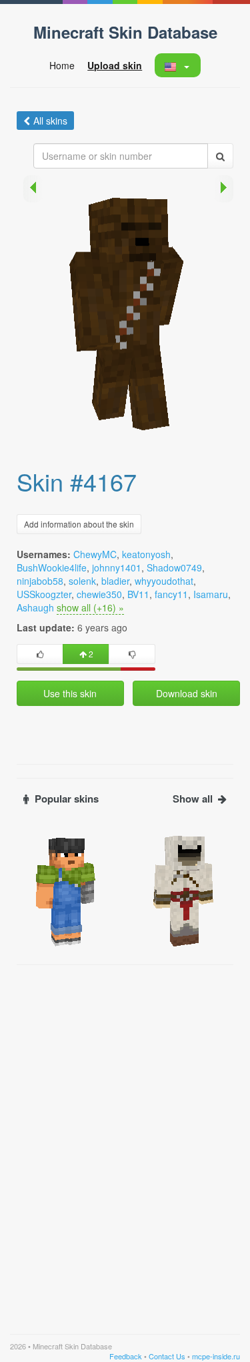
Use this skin (70, 693)
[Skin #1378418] (66, 889)
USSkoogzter (44, 594)
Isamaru (210, 594)
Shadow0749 (174, 567)
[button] (177, 65)
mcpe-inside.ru (216, 1356)
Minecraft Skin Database (125, 32)
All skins (50, 120)
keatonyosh (146, 554)
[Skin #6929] (184, 889)
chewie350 (99, 594)
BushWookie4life (52, 567)
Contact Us (167, 1356)
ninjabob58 (40, 580)
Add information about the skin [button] (79, 523)
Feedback (125, 1356)
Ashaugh (35, 607)
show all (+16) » (90, 607)
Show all (193, 799)
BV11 (138, 594)
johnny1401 (116, 567)
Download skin (186, 693)
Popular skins (67, 799)
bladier (115, 580)
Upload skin (114, 65)
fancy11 (171, 594)
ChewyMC (95, 554)
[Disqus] (125, 1138)
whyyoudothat (164, 580)
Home (62, 65)
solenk (82, 580)
